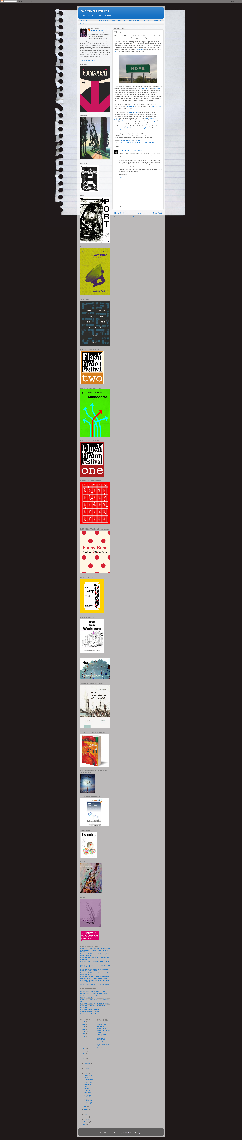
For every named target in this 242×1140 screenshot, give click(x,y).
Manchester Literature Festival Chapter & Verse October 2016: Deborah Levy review (94, 981)
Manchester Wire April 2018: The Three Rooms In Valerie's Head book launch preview (95, 966)
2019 (84, 1039)
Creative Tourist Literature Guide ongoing (92, 991)
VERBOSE (157, 21)
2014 (84, 1051)
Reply (120, 177)
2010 (84, 1061)
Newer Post (119, 213)
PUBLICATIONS (104, 21)
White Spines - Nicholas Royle (101, 1038)
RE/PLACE (121, 21)
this (121, 130)
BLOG (82, 24)
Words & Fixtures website (88, 21)
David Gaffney (101, 1042)
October (86, 1068)
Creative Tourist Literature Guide (101, 1023)
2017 (84, 1044)
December (87, 1063)
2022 (84, 1031)
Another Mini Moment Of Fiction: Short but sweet (88, 1102)
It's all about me (88, 1079)
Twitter (146, 142)
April (85, 1114)
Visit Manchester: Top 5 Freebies (90, 1014)
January (86, 1122)
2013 (84, 1054)
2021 (84, 1034)
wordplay (151, 142)
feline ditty (157, 88)
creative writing (129, 142)
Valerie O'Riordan (153, 122)
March (86, 1117)
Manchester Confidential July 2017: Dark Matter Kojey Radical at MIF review (94, 969)
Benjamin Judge (134, 112)
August (86, 1073)
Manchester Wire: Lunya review (89, 1009)
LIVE (113, 21)
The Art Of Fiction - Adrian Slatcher (102, 1035)
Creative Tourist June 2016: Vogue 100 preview (94, 984)
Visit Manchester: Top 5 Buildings (90, 1011)
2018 (84, 1041)
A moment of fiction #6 (87, 1095)
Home (138, 213)
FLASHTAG (147, 21)
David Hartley (123, 150)
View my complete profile (87, 60)
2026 (84, 1021)
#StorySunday (130, 106)
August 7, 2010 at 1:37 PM (136, 150)
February (87, 1119)
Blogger (139, 1133)
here (115, 51)
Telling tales (87, 1092)
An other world (88, 1082)
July (85, 1107)
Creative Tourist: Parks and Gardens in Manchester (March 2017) (92, 996)
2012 (84, 1056)
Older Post (157, 213)
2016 (84, 1046)
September (87, 1071)
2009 (84, 1125)
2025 (84, 1024)
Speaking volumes (87, 1089)
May (85, 1112)
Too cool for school (87, 1085)
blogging (121, 142)
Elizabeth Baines (102, 1048)
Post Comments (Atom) (130, 217)
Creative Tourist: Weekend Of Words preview (93, 993)
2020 (84, 1036)
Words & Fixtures (95, 11)
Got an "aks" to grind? (88, 1076)
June (85, 1109)
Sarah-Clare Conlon (96, 30)
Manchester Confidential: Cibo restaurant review (94, 1003)
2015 (84, 1049)
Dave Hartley (145, 88)
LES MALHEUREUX (134, 21)
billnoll (127, 1133)
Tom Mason (140, 49)
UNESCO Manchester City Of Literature (103, 1027)
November (87, 1066)
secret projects (139, 142)
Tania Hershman (155, 106)
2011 (84, 1059)
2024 (84, 1026)
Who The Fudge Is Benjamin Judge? (135, 128)
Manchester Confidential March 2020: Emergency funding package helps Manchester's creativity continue (95, 950)
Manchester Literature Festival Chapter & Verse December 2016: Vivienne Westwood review (94, 977)
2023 (84, 1029)
